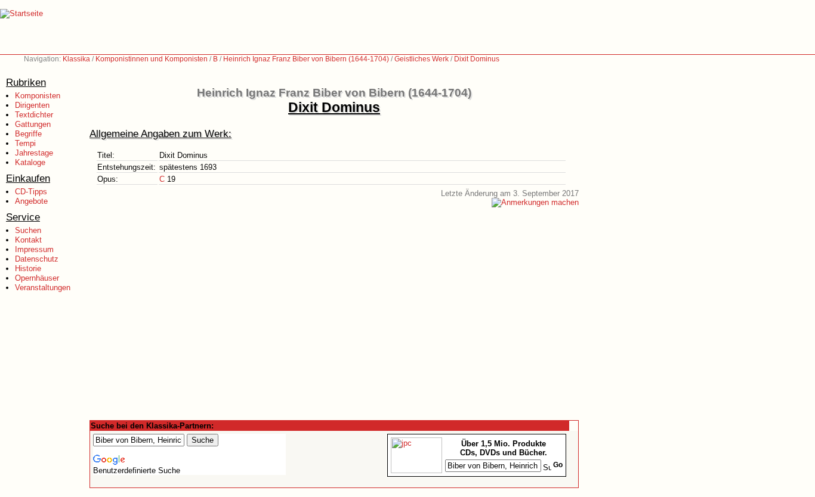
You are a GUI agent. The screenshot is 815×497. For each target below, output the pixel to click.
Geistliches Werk (421, 59)
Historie (28, 268)
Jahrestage (34, 152)
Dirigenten (32, 105)
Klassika (76, 59)
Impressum (34, 249)
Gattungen (33, 124)
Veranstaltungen (42, 287)
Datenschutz (36, 258)
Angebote (31, 201)
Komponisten (37, 95)
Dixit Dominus (476, 59)
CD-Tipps (31, 191)
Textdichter (34, 114)
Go (558, 465)
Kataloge (30, 162)
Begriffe (28, 133)
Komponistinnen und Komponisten (151, 59)
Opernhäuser (37, 278)
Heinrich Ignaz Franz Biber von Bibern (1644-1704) (306, 59)
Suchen (28, 230)
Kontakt (28, 239)
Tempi (25, 143)
